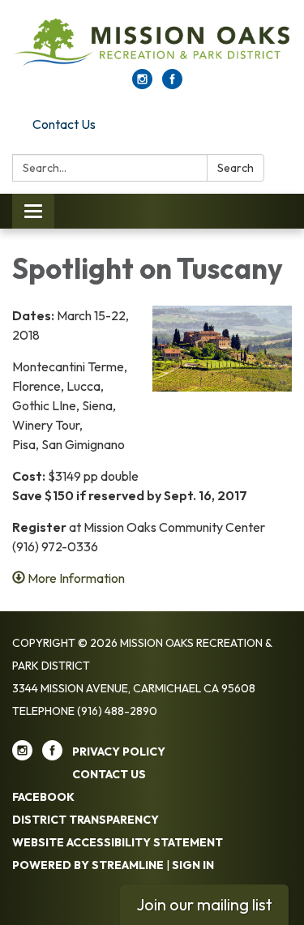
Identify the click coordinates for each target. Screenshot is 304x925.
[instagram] (142, 84)
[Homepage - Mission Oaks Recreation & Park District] (152, 42)
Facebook (43, 797)
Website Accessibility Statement (117, 842)
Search (235, 168)
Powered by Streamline (88, 865)
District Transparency (85, 819)
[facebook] (172, 84)
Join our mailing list (204, 904)
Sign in (193, 865)
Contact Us (64, 124)
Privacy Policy (118, 751)
